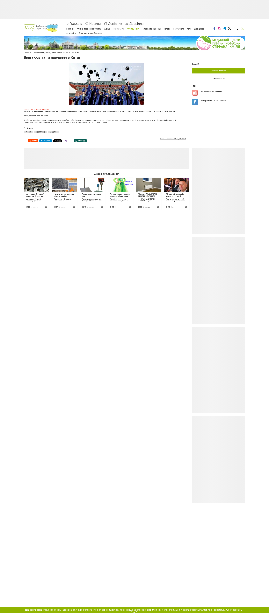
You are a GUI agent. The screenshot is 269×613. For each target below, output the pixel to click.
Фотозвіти (71, 33)
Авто (189, 29)
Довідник (115, 24)
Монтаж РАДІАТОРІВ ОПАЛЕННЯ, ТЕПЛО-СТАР (147, 196)
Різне (28, 132)
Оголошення (133, 29)
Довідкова (199, 29)
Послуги (40, 132)
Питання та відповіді (151, 29)
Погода (167, 29)
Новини (95, 24)
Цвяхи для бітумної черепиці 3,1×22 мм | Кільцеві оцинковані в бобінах (36, 197)
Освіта (53, 132)
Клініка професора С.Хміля (89, 29)
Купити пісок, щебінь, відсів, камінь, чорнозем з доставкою (64, 197)
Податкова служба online (90, 33)
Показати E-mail (218, 78)
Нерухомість (119, 29)
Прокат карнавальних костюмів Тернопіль (120, 195)
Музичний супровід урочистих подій (175, 195)
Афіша (107, 29)
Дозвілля (136, 24)
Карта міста (178, 29)
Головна (76, 24)
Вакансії (70, 29)
